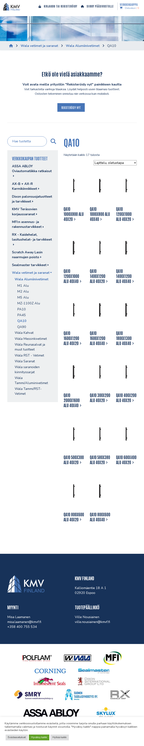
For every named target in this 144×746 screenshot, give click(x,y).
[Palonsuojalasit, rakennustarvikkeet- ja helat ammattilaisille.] (11, 6)
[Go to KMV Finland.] (11, 46)
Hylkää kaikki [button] (59, 737)
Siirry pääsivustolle (100, 6)
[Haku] (53, 141)
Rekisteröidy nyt (71, 107)
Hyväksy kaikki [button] (39, 737)
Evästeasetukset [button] (17, 737)
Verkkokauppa (129, 6)
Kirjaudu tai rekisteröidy (60, 6)
